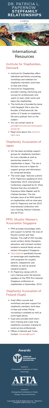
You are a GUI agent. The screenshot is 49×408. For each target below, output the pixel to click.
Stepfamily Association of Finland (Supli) (23, 293)
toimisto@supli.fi (27, 334)
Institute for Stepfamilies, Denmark (23, 66)
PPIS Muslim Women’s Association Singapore (22, 221)
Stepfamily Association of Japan (23, 144)
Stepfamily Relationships (25, 13)
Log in (34, 402)
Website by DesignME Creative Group (27, 402)
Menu (25, 21)
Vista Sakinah (17, 253)
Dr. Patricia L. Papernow (24, 6)
